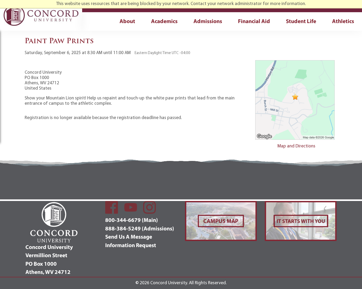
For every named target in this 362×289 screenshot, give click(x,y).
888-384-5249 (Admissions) (139, 229)
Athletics (343, 21)
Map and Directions (296, 146)
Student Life (301, 21)
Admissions (207, 21)
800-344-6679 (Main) (131, 220)
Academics (164, 21)
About (127, 21)
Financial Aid (254, 21)
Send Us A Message (128, 237)
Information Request (130, 245)
